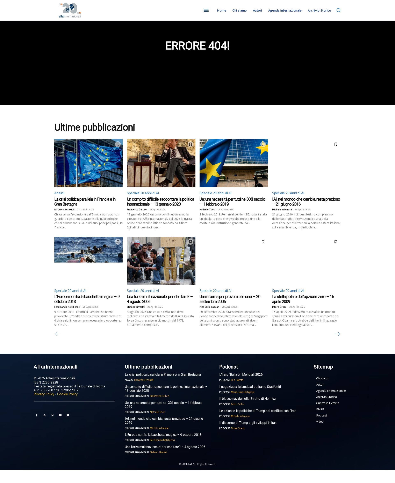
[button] (338, 10)
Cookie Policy (67, 394)
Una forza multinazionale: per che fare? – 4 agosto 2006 (165, 447)
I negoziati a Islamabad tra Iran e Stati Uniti (250, 387)
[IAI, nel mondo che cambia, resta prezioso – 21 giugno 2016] (306, 163)
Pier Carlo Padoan (209, 306)
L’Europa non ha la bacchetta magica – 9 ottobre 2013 (163, 435)
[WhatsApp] (52, 415)
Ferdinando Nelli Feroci (67, 306)
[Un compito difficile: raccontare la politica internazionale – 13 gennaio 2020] (161, 163)
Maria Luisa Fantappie (242, 392)
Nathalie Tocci (207, 209)
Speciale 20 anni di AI (143, 193)
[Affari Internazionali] (90, 10)
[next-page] (337, 334)
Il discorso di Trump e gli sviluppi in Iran (247, 423)
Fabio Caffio (237, 404)
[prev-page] (57, 334)
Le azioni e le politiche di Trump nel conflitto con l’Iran (257, 411)
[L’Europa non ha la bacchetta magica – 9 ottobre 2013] (88, 261)
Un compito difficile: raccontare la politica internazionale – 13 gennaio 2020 (160, 202)
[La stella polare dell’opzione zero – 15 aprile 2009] (306, 261)
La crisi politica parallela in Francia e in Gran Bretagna (163, 375)
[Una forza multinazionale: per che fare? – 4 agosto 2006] (161, 261)
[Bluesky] (68, 415)
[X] (44, 415)
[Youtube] (60, 415)
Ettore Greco (279, 306)
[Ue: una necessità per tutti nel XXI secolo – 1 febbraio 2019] (234, 163)
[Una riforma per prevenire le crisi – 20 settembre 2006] (234, 261)
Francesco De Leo (137, 209)
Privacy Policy (44, 394)
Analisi (59, 193)
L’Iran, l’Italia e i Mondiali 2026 (241, 375)
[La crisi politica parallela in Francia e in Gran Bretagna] (88, 163)
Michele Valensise (282, 209)
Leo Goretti (237, 380)
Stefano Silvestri (136, 306)
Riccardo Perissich (64, 209)
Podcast (224, 380)
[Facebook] (37, 415)
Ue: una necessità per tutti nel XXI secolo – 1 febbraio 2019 (163, 405)
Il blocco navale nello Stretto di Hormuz (247, 399)
